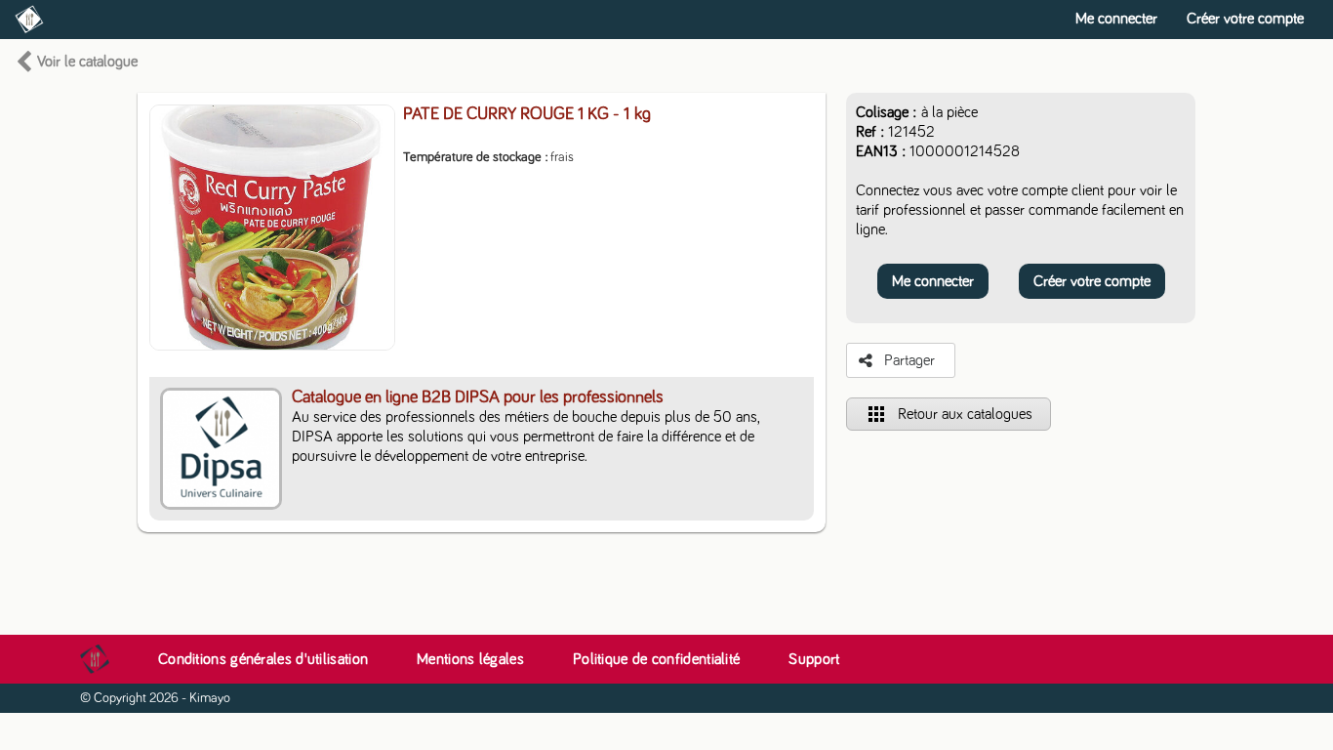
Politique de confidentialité (656, 659)
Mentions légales (470, 659)
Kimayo (209, 698)
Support (813, 659)
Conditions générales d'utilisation (263, 659)
